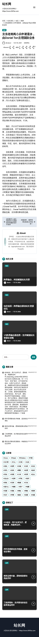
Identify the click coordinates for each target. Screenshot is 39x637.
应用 (26, 474)
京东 (13, 47)
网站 (19, 491)
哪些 (19, 470)
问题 (33, 495)
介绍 (21, 462)
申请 (23, 47)
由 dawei (8, 43)
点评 (6, 509)
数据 (19, 482)
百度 (6, 491)
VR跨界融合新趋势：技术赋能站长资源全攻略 (19, 336)
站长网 (6, 4)
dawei (23, 233)
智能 (14, 487)
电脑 (28, 487)
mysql (14, 458)
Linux (6, 458)
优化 (6, 466)
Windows (23, 458)
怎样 (14, 478)
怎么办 (7, 478)
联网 (33, 491)
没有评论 (26, 43)
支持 (12, 482)
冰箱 (19, 466)
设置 (26, 495)
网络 (26, 491)
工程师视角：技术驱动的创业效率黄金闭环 (16, 435)
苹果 (12, 495)
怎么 (33, 474)
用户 (21, 487)
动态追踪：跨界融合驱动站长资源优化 (19, 307)
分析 (26, 466)
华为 (6, 470)
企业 (28, 462)
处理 (26, 470)
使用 (12, 466)
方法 (26, 482)
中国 (31, 458)
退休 (30, 47)
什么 (14, 462)
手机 (21, 478)
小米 (19, 474)
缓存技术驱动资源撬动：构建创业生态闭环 (16, 442)
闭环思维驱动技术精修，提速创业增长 (16, 420)
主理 (10, 47)
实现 (12, 474)
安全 (6, 474)
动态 (4, 30)
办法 (33, 466)
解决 (19, 495)
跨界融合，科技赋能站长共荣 (17, 279)
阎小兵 (34, 47)
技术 (28, 478)
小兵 (19, 47)
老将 (26, 47)
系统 (12, 491)
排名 (6, 482)
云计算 (7, 462)
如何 (33, 470)
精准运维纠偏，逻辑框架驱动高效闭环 (16, 427)
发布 (12, 470)
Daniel (6, 47)
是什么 (7, 487)
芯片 (6, 495)
